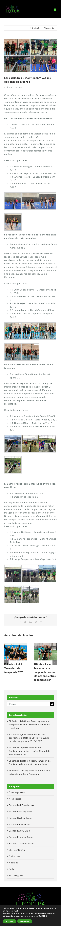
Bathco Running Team (21, 837)
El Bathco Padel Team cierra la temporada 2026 (13, 668)
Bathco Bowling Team (20, 811)
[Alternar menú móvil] (55, 9)
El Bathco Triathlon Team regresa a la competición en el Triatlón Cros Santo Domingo (29, 724)
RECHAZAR (24, 921)
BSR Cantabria (17, 849)
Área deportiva (17, 792)
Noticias (13, 862)
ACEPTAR (9, 921)
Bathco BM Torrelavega (21, 805)
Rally (11, 869)
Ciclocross (14, 856)
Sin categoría (16, 875)
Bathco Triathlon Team (21, 843)
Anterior (36, 28)
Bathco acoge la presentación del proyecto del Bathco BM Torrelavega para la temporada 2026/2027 (29, 737)
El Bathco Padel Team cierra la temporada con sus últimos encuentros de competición (45, 672)
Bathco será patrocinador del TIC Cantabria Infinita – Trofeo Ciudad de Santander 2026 (29, 751)
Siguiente (49, 28)
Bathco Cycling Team (20, 817)
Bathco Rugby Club (19, 830)
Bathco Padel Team (19, 824)
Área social (15, 798)
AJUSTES (42, 916)
